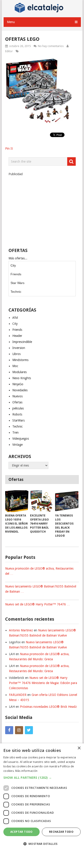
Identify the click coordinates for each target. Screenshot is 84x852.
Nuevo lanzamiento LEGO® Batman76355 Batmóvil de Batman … (40, 589)
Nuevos (17, 396)
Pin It (9, 148)
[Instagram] (19, 730)
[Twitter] (29, 730)
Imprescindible (22, 342)
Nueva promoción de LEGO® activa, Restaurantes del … (39, 571)
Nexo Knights (21, 378)
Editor (9, 51)
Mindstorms (20, 360)
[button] (42, 777)
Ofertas (17, 402)
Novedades (20, 390)
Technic (16, 291)
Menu (11, 22)
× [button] (79, 748)
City (13, 265)
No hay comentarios (51, 46)
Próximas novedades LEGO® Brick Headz (48, 706)
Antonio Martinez (21, 630)
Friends (16, 274)
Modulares (19, 372)
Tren (15, 432)
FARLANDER (17, 695)
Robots (17, 414)
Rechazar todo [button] (61, 832)
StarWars (18, 420)
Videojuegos (20, 438)
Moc (15, 366)
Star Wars (17, 283)
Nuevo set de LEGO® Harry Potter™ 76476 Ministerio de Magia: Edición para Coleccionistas (43, 683)
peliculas (18, 408)
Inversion (18, 348)
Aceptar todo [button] (21, 832)
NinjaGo (17, 384)
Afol (15, 317)
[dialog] (42, 797)
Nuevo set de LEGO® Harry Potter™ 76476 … (37, 604)
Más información (26, 771)
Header (17, 336)
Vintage (17, 444)
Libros (16, 354)
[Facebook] (9, 730)
